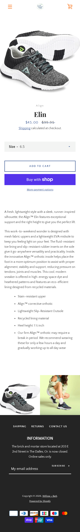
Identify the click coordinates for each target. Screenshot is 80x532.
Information (40, 438)
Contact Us (58, 426)
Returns (37, 426)
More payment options (40, 189)
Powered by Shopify (40, 501)
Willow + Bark (49, 496)
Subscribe (58, 466)
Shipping (24, 128)
